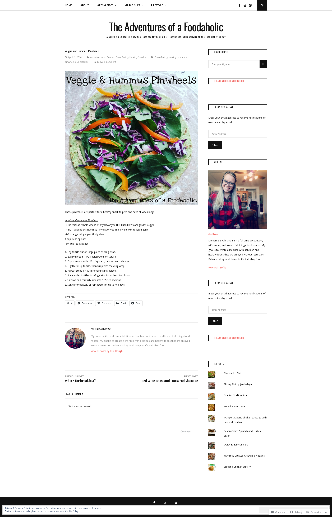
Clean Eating (122, 57)
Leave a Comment (106, 61)
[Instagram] (246, 5)
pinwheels (70, 61)
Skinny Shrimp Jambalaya (238, 384)
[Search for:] (237, 64)
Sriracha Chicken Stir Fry (237, 466)
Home (68, 5)
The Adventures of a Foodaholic (166, 26)
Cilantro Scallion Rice (235, 395)
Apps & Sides (105, 5)
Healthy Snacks (138, 57)
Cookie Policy (71, 511)
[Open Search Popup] (262, 5)
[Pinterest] (251, 5)
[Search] (263, 64)
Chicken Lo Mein (233, 373)
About (84, 5)
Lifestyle (157, 5)
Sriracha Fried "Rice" (235, 406)
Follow (215, 145)
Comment (186, 431)
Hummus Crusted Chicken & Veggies (244, 455)
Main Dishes (132, 5)
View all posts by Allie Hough (107, 351)
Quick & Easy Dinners (236, 444)
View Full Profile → (218, 267)
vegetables (83, 61)
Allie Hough (213, 234)
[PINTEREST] (177, 502)
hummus (182, 57)
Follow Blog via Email (224, 107)
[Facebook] (240, 5)
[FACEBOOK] (155, 502)
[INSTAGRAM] (166, 502)
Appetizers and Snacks (102, 57)
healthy (173, 57)
